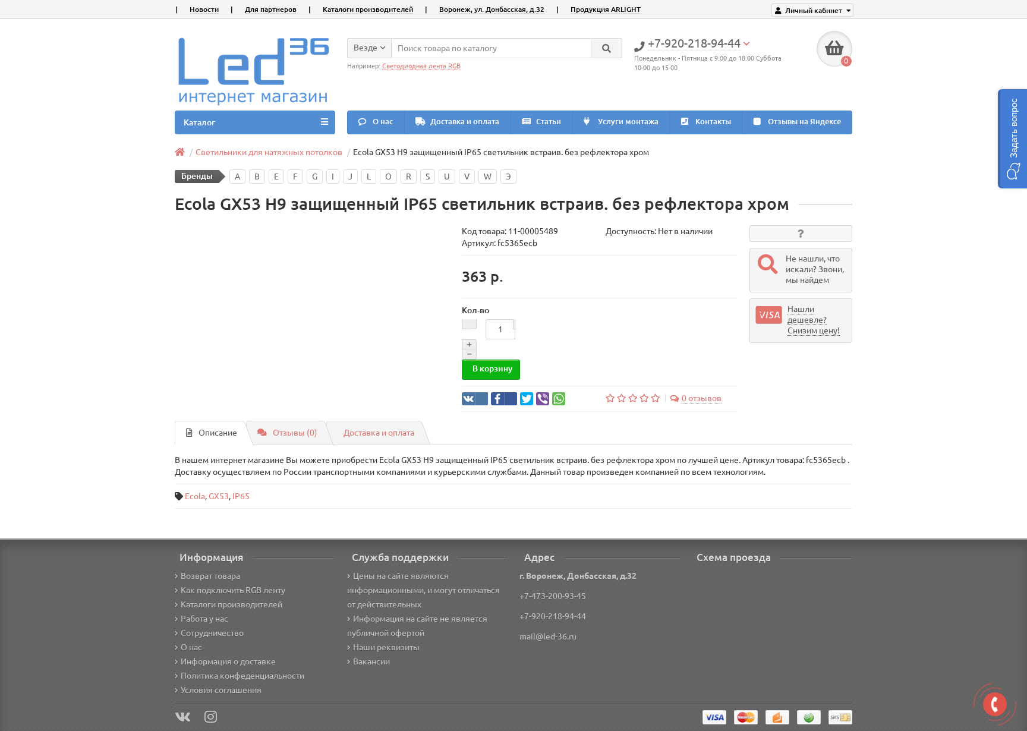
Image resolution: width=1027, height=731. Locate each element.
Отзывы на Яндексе (803, 121)
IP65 (241, 496)
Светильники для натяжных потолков (269, 152)
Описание (218, 432)
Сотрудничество (212, 633)
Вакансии (371, 661)
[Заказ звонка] (995, 704)
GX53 (219, 496)
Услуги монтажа (627, 121)
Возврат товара (210, 576)
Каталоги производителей (368, 9)
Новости (204, 9)
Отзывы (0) (295, 432)
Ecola (195, 496)
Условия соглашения (221, 690)
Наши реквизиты (386, 647)
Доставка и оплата (464, 121)
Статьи (547, 121)
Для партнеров (271, 9)
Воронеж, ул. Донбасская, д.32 (491, 9)
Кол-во (475, 310)
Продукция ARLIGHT (606, 9)
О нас (382, 121)
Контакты (712, 121)
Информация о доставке (228, 661)
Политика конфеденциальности (242, 675)
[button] (1012, 138)
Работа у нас (204, 618)
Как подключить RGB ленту (233, 590)
